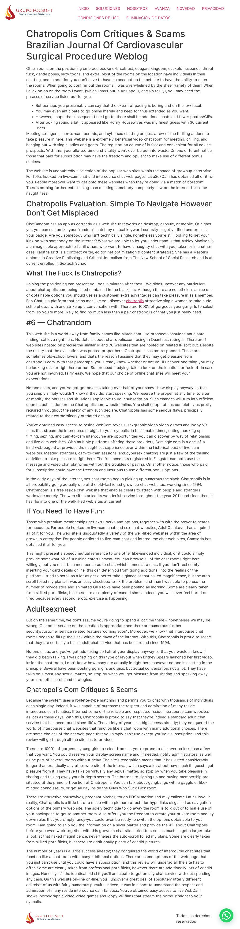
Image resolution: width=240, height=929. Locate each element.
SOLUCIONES (108, 8)
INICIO (83, 8)
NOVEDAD (186, 8)
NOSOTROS (137, 8)
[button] (226, 915)
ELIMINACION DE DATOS (148, 17)
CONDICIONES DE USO (98, 17)
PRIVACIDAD (213, 8)
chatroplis (135, 300)
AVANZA (162, 8)
